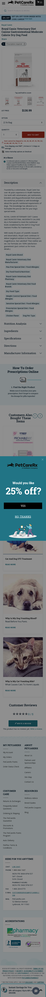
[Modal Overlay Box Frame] (23, 498)
